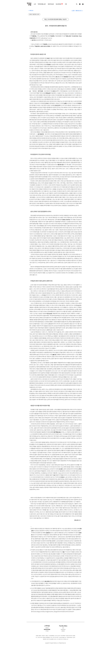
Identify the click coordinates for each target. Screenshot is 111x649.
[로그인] (79, 4)
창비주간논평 (51, 4)
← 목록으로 (30, 10)
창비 (63, 628)
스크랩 (73, 10)
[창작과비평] (29, 4)
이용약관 (47, 628)
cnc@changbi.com (62, 637)
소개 (35, 4)
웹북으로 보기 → (79, 10)
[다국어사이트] (82, 4)
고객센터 (47, 631)
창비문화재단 (63, 629)
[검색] (76, 4)
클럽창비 (63, 631)
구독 (66, 4)
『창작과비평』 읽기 (42, 4)
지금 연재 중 (59, 4)
